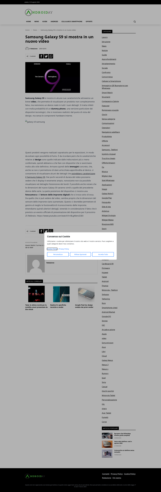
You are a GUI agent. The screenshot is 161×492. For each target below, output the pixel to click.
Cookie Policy (52, 249)
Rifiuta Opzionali (80, 254)
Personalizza (58, 254)
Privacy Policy (64, 249)
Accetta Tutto (103, 254)
